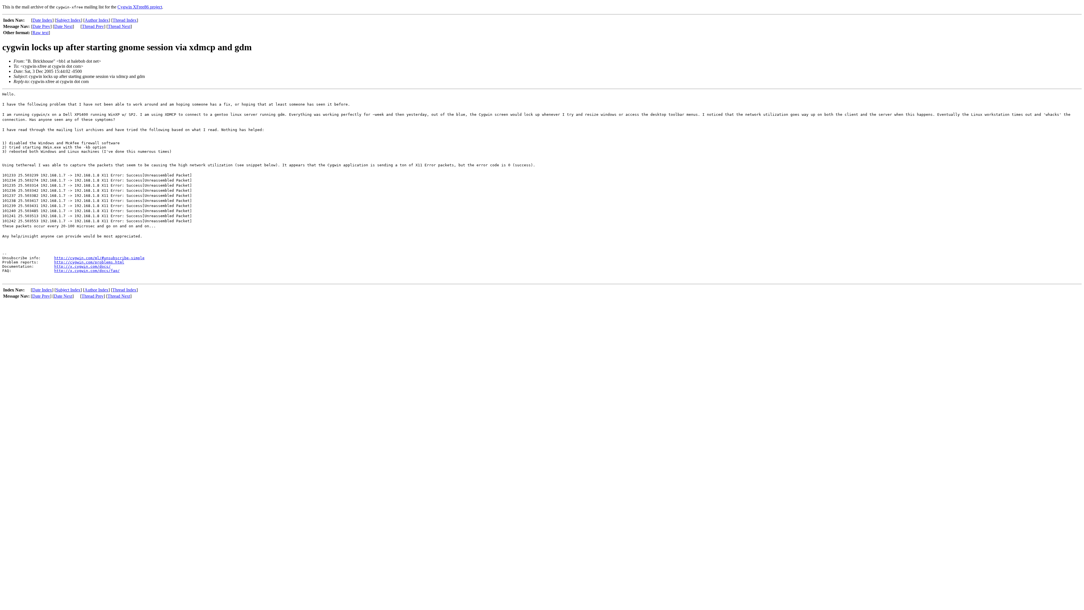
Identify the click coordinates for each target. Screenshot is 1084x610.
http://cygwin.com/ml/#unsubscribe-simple (99, 258)
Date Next (63, 26)
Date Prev (41, 26)
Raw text (40, 32)
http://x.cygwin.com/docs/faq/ (87, 271)
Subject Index (68, 20)
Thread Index (125, 20)
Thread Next (119, 26)
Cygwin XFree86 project (139, 7)
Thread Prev (93, 26)
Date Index (42, 20)
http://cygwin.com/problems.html (89, 262)
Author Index (97, 20)
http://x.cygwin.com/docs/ (82, 266)
